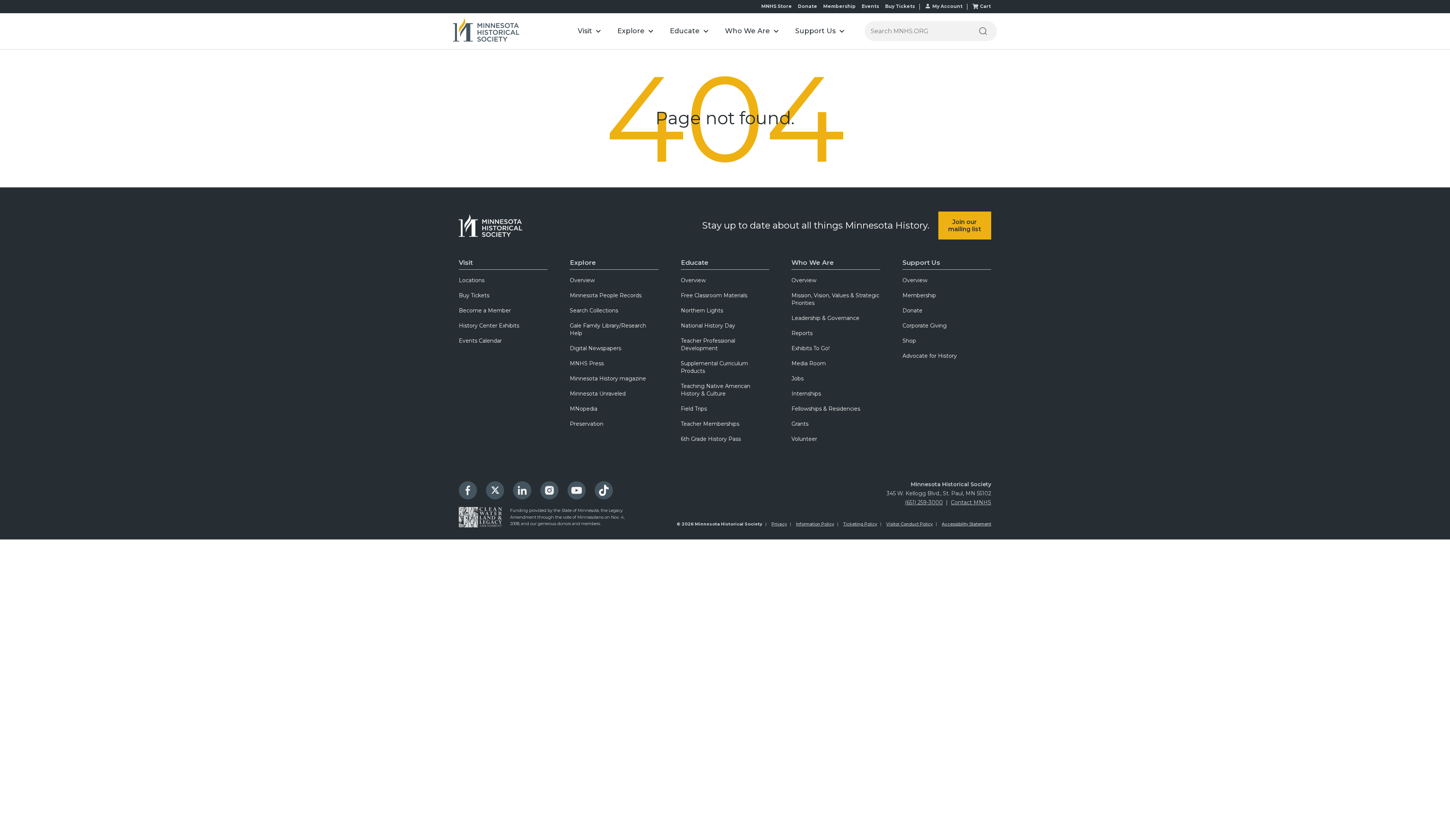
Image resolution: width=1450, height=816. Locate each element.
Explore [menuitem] (583, 262)
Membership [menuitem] (919, 295)
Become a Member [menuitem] (485, 310)
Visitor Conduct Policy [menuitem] (909, 524)
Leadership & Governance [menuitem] (825, 318)
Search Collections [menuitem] (594, 310)
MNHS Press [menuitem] (587, 363)
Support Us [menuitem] (921, 262)
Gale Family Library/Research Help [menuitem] (608, 329)
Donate (807, 6)
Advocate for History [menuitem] (929, 355)
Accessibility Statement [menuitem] (966, 524)
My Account (947, 6)
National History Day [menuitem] (708, 325)
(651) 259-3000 (924, 502)
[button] (589, 31)
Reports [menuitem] (802, 333)
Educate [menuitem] (694, 262)
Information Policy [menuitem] (815, 524)
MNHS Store (776, 6)
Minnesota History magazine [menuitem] (608, 378)
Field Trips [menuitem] (694, 408)
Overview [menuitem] (582, 280)
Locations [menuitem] (471, 280)
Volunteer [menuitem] (804, 439)
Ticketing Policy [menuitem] (860, 524)
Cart (985, 6)
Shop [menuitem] (909, 340)
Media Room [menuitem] (808, 363)
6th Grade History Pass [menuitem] (711, 439)
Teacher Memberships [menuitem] (710, 423)
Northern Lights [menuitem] (702, 310)
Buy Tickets (900, 6)
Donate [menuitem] (912, 310)
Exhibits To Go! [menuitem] (810, 348)
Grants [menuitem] (799, 423)
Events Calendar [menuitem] (480, 340)
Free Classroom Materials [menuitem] (714, 295)
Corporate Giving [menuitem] (924, 325)
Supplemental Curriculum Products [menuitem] (714, 367)
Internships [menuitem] (806, 393)
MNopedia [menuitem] (583, 408)
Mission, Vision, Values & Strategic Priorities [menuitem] (835, 299)
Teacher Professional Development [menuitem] (708, 344)
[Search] (983, 31)
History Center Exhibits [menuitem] (489, 325)
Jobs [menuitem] (797, 378)
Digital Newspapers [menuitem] (595, 348)
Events (870, 6)
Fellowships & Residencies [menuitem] (825, 408)
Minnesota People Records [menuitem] (606, 295)
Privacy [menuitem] (779, 524)
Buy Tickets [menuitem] (474, 295)
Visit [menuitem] (466, 262)
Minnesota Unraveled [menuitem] (598, 393)
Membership (839, 6)
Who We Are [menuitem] (812, 262)
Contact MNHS (971, 502)
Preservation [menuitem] (586, 423)
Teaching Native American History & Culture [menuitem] (715, 390)
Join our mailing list (964, 225)
